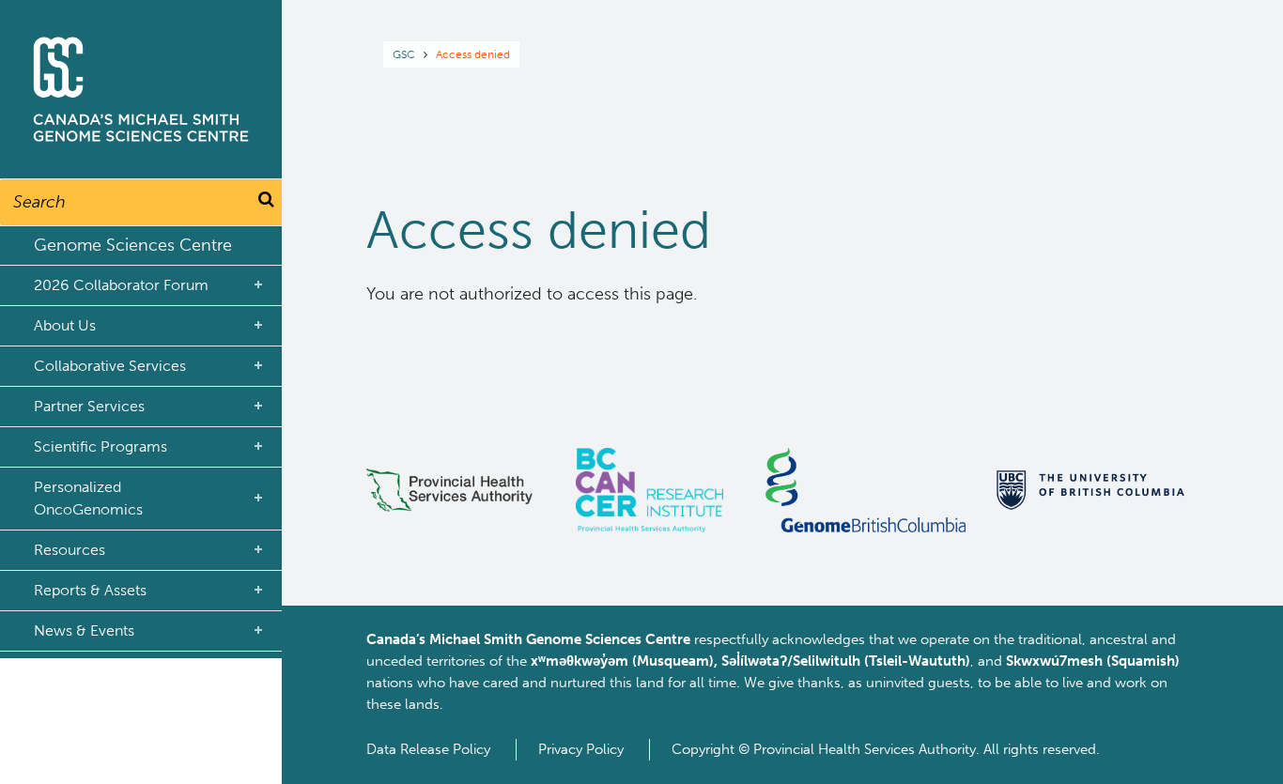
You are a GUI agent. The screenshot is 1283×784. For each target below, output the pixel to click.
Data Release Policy (428, 749)
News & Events (84, 630)
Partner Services (89, 406)
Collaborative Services (110, 366)
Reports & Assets (90, 590)
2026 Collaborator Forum (121, 285)
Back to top (1222, 753)
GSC (404, 54)
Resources (69, 550)
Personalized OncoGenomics (88, 498)
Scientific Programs (100, 446)
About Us (65, 325)
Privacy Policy (581, 749)
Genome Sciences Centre (133, 245)
